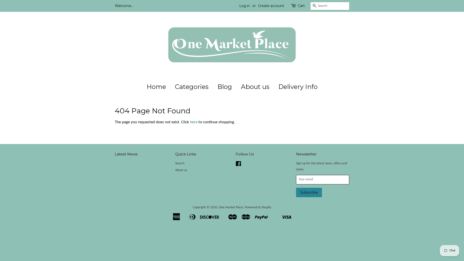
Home (156, 87)
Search (179, 163)
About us (255, 87)
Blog (225, 87)
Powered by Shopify (258, 207)
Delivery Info (298, 87)
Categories (192, 87)
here (193, 122)
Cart (301, 6)
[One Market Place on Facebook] (238, 165)
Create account (271, 6)
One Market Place (231, 207)
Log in (244, 6)
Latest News (126, 154)
